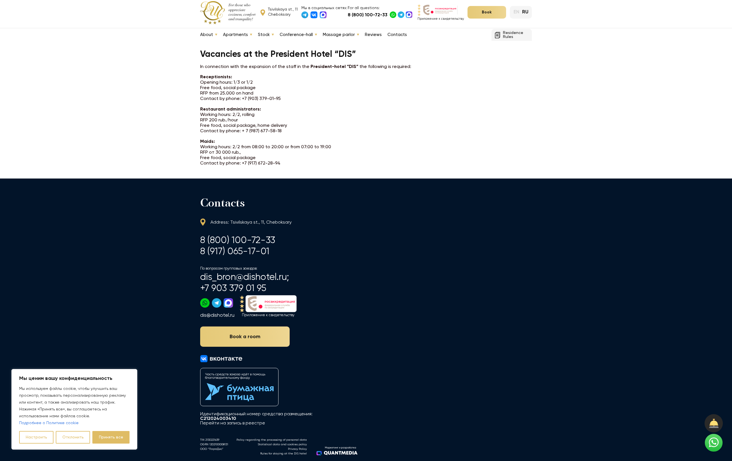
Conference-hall (296, 35)
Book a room (245, 336)
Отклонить (73, 437)
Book (487, 12)
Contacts (397, 35)
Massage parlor (339, 35)
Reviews (373, 35)
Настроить (36, 437)
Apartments (235, 35)
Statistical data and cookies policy (282, 444)
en (516, 12)
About (206, 35)
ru (525, 12)
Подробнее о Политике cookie (49, 423)
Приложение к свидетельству (440, 18)
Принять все (111, 437)
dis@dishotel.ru (217, 315)
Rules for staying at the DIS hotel (283, 453)
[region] (74, 409)
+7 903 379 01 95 (233, 288)
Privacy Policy (297, 449)
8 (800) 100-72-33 (367, 15)
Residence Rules (513, 35)
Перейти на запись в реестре (232, 423)
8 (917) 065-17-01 (234, 251)
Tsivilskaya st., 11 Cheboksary (283, 12)
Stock (264, 35)
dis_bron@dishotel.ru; (244, 277)
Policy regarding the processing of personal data (271, 439)
